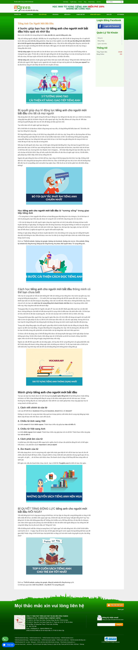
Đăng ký (100, 38)
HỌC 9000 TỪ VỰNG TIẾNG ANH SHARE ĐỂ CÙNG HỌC (78, 8)
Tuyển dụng (73, 2)
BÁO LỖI (109, 14)
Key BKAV (48, 585)
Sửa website (80, 241)
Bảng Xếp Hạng (95, 14)
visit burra (29, 644)
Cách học (30, 14)
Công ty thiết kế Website (27, 1)
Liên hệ (98, 2)
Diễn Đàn (67, 14)
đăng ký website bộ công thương (59, 582)
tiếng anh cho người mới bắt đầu (40, 210)
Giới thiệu (65, 2)
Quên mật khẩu (102, 43)
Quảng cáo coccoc (69, 241)
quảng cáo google (41, 582)
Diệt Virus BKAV (38, 585)
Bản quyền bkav (66, 243)
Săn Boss (55, 14)
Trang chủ (17, 14)
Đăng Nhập (101, 41)
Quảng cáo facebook (55, 241)
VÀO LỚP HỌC (43, 14)
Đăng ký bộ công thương (45, 243)
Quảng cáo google (41, 241)
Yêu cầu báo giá (117, 605)
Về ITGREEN (120, 14)
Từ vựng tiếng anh (78, 243)
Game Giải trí (80, 14)
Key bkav (57, 243)
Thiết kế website (29, 241)
